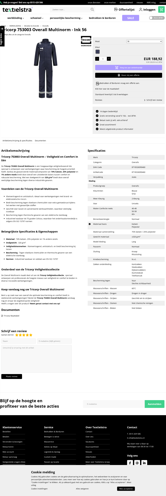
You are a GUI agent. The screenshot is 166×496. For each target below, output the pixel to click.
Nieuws (89, 452)
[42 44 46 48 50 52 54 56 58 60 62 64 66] (144, 41)
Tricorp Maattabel (11, 315)
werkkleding (15, 17)
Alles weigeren (82, 488)
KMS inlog (151, 2)
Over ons (89, 436)
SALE (130, 18)
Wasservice (49, 441)
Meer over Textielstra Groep (98, 462)
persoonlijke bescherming (65, 17)
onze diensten (94, 2)
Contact (89, 431)
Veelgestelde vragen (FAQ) (14, 462)
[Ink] (97, 51)
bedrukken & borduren (102, 17)
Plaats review (11, 376)
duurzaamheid (126, 2)
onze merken (110, 2)
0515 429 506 (36, 2)
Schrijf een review (154, 100)
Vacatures (90, 441)
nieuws (140, 2)
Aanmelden (154, 404)
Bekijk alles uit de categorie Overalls (17, 34)
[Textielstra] (18, 9)
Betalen (6, 436)
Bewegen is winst (51, 436)
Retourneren (8, 447)
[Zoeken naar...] (92, 9)
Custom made (50, 457)
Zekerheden (91, 457)
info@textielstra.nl (137, 438)
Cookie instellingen (39, 488)
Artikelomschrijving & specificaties (17, 140)
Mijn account (8, 452)
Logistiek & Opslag (52, 452)
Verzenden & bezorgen (12, 441)
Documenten (40, 140)
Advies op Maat (50, 447)
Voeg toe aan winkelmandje (131, 68)
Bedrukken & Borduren (54, 431)
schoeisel (36, 17)
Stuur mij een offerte (130, 75)
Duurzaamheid (92, 447)
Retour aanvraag (10, 457)
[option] (45, 68)
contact (163, 2)
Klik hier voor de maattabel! (107, 89)
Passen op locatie (51, 462)
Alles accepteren (126, 489)
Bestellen (7, 431)
